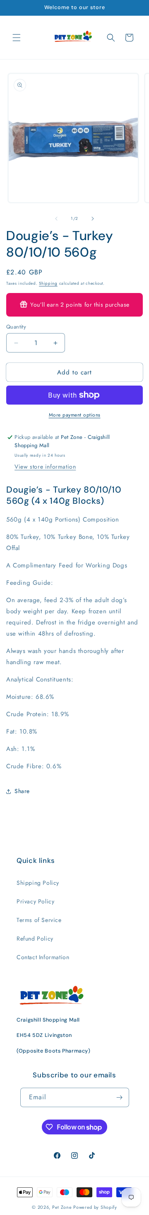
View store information (45, 466)
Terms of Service (39, 920)
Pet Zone (62, 1207)
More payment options (75, 415)
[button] (16, 38)
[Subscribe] (120, 1097)
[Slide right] (93, 219)
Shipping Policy (38, 883)
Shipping (48, 283)
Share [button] (22, 791)
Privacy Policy (35, 901)
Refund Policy (35, 938)
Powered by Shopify (95, 1207)
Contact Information (43, 957)
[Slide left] (56, 219)
